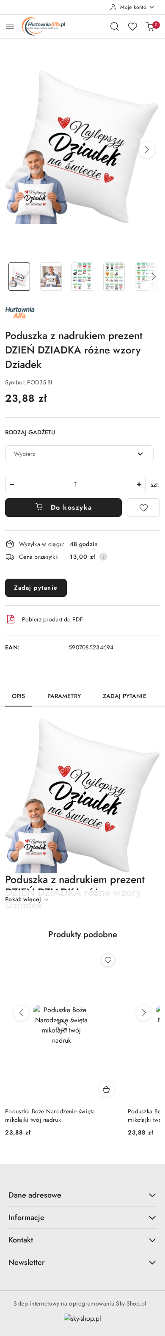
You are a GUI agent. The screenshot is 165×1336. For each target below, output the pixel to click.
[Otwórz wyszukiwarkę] (114, 26)
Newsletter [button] (26, 1262)
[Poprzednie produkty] (21, 1013)
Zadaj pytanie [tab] (124, 696)
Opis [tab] (18, 696)
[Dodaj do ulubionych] (143, 507)
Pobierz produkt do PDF (52, 619)
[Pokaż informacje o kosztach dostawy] (103, 556)
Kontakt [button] (20, 1239)
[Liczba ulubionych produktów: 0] (132, 26)
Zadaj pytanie (36, 587)
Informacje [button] (26, 1217)
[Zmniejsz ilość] (12, 484)
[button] (147, 150)
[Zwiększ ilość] (138, 484)
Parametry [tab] (64, 696)
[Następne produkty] (143, 1013)
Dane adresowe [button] (34, 1195)
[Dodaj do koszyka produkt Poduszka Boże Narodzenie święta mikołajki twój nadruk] (106, 1089)
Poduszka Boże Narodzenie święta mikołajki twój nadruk (50, 1115)
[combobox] (79, 453)
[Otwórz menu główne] (10, 26)
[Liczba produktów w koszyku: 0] (150, 26)
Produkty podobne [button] (82, 934)
